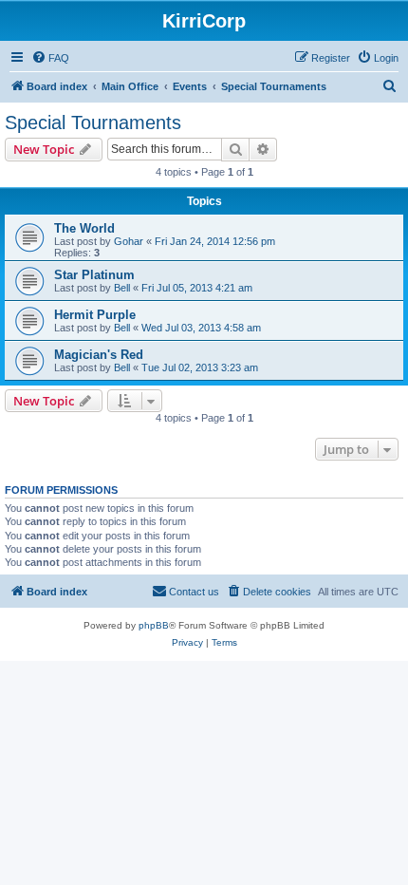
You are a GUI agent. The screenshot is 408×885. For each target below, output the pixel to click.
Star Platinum (94, 275)
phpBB (154, 625)
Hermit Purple (95, 315)
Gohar (128, 241)
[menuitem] (50, 58)
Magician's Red (98, 355)
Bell (122, 287)
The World (84, 228)
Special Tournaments (93, 122)
